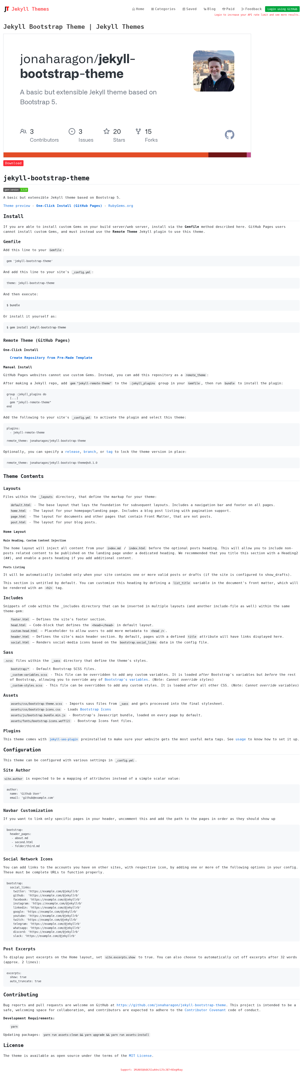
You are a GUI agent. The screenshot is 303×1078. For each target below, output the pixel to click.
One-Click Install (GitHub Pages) (69, 206)
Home (140, 9)
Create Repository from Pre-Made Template (51, 358)
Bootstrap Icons (95, 709)
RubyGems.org (120, 206)
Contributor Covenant (205, 1010)
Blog (211, 9)
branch (90, 452)
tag (109, 452)
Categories (165, 9)
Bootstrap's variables (126, 680)
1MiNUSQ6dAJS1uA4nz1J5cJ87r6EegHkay (158, 1069)
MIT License (140, 1056)
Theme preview (16, 206)
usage (241, 739)
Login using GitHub (282, 9)
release (72, 452)
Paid (230, 9)
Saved (191, 9)
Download (13, 163)
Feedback (253, 9)
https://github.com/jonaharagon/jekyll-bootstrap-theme (171, 1005)
